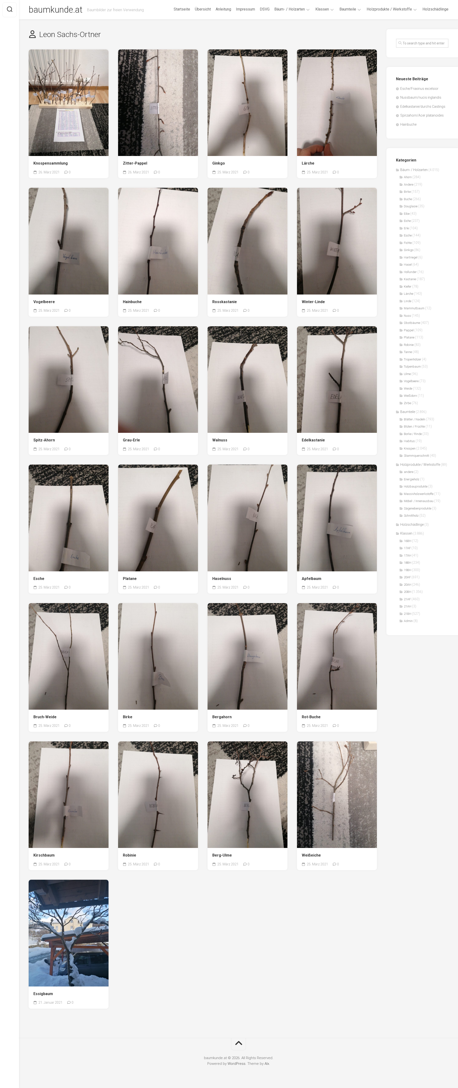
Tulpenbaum (412, 366)
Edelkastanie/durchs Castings (422, 106)
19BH (407, 570)
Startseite (182, 9)
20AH (407, 584)
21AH (407, 606)
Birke (127, 717)
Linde (407, 301)
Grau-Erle (131, 440)
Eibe (407, 213)
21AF (407, 599)
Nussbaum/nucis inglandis (420, 97)
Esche (38, 578)
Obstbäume (412, 323)
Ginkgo (218, 163)
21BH (407, 614)
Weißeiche (311, 855)
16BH (407, 541)
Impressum (245, 9)
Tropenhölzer (412, 359)
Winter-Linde (313, 302)
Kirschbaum (44, 855)
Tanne (408, 352)
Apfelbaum (311, 578)
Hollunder (410, 272)
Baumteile (347, 9)
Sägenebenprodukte (417, 508)
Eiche (407, 221)
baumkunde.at (55, 10)
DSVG (265, 9)
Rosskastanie (224, 302)
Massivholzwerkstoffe (418, 494)
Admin (408, 621)
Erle (406, 228)
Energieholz (411, 479)
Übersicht (203, 9)
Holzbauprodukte (415, 486)
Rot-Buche (311, 717)
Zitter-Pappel (135, 163)
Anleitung (223, 9)
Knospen (410, 448)
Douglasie (410, 206)
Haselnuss (221, 578)
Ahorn (408, 177)
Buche (408, 199)
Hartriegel (410, 257)
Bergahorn (222, 717)
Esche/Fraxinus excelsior (419, 89)
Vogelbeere (44, 302)
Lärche (308, 163)
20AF (407, 577)
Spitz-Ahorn (44, 440)
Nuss (407, 315)
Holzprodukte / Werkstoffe (389, 9)
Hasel (408, 264)
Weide (408, 388)
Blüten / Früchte (414, 426)
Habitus (409, 441)
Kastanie (410, 279)
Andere (408, 184)
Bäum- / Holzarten (289, 9)
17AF (407, 548)
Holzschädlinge (435, 9)
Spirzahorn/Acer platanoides (422, 115)
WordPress (236, 1063)
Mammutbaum (414, 308)
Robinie (129, 855)
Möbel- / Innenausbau (418, 501)
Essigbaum (43, 994)
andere (408, 472)
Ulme (407, 374)
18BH (407, 562)
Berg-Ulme (222, 855)
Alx (267, 1063)
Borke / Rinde (413, 434)
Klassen (322, 9)
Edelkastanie (313, 440)
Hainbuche (132, 302)
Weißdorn (410, 395)
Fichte (408, 243)
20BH (407, 592)
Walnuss (219, 440)
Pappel (409, 330)
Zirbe (407, 403)
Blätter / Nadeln (414, 419)
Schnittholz (411, 515)
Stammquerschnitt (416, 455)
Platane (130, 578)
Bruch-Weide (45, 717)
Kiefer (407, 286)
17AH (407, 555)
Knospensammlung (50, 163)
